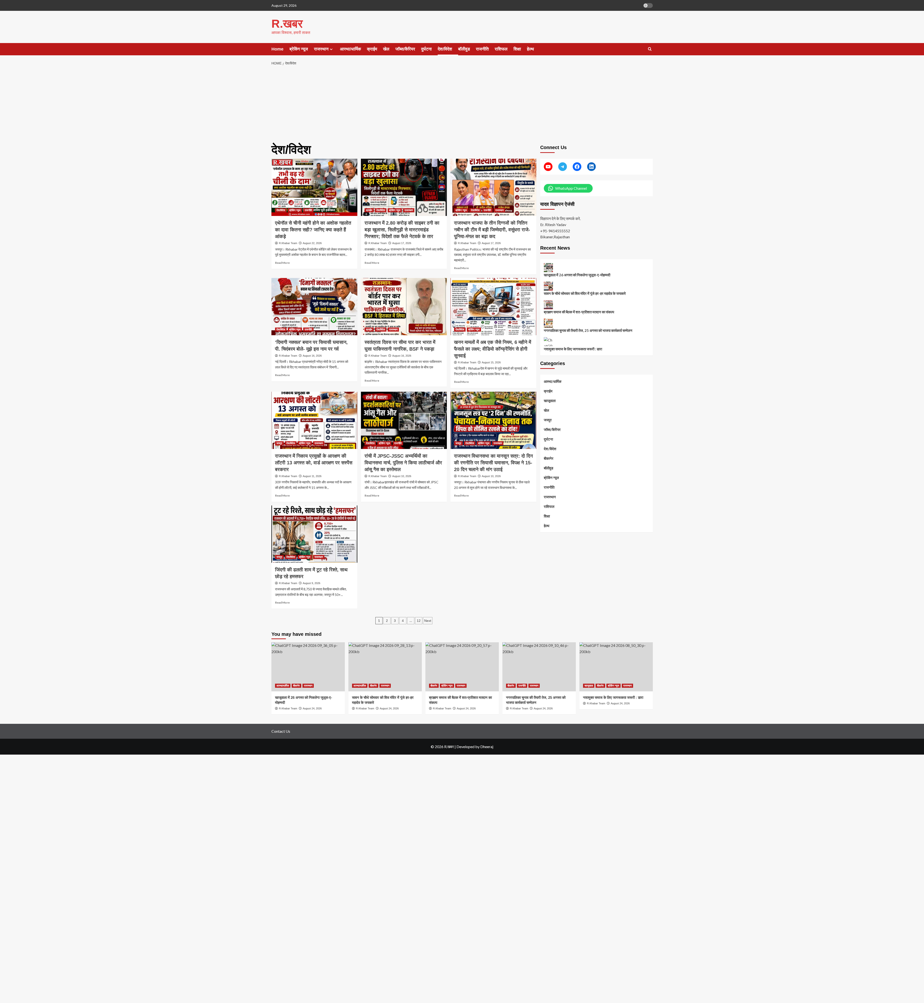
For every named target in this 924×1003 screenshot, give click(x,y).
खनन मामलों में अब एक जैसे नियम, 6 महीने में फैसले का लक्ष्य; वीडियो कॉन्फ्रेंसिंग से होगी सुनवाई (492, 349)
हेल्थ (530, 49)
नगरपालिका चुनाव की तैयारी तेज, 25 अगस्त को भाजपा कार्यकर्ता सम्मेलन (588, 330)
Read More (282, 263)
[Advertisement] (462, 104)
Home (277, 49)
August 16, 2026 (312, 355)
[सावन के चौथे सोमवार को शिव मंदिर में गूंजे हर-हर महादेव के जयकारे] (385, 666)
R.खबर (287, 23)
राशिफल (501, 49)
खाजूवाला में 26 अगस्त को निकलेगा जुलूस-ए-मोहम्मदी (577, 275)
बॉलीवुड (464, 49)
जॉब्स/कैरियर (405, 49)
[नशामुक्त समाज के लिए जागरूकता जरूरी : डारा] (616, 666)
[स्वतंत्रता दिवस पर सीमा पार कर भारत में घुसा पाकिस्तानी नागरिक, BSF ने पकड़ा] (404, 306)
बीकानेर (548, 458)
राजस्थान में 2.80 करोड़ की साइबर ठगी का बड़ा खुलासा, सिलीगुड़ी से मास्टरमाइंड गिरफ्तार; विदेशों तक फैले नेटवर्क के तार (402, 229)
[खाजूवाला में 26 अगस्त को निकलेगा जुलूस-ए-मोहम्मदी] (308, 666)
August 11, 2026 (312, 476)
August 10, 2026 (401, 476)
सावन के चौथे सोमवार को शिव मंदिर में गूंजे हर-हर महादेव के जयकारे (585, 293)
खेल (386, 49)
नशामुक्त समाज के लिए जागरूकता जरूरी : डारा (573, 349)
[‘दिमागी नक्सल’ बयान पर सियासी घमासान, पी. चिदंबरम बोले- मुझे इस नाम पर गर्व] (314, 306)
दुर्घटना (426, 49)
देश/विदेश (445, 49)
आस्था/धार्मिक (350, 49)
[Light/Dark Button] (648, 5)
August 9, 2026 (311, 583)
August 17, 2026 (401, 243)
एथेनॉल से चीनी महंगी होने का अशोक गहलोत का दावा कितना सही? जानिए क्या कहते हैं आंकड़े (313, 229)
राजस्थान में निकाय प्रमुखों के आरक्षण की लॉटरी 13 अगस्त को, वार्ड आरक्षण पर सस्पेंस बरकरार (313, 462)
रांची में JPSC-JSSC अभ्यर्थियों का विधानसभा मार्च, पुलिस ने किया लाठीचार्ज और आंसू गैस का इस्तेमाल (403, 462)
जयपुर (279, 443)
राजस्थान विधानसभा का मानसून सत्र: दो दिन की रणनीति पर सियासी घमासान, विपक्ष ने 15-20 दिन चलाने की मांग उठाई (493, 462)
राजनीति (482, 49)
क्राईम (372, 49)
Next (427, 621)
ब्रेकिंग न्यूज (298, 49)
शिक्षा (517, 49)
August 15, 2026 (491, 362)
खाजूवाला (550, 401)
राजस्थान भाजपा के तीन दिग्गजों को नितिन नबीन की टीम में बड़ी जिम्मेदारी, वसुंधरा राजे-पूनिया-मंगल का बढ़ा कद (492, 229)
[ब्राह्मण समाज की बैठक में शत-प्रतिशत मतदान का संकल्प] (462, 666)
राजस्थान (321, 49)
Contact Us (280, 731)
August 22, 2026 (312, 243)
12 (419, 621)
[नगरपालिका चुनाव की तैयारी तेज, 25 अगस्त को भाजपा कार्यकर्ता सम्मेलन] (539, 666)
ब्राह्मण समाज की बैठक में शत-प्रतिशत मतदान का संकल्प (579, 312)
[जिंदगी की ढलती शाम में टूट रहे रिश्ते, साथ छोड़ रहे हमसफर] (314, 534)
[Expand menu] (331, 49)
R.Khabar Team (288, 243)
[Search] (650, 49)
